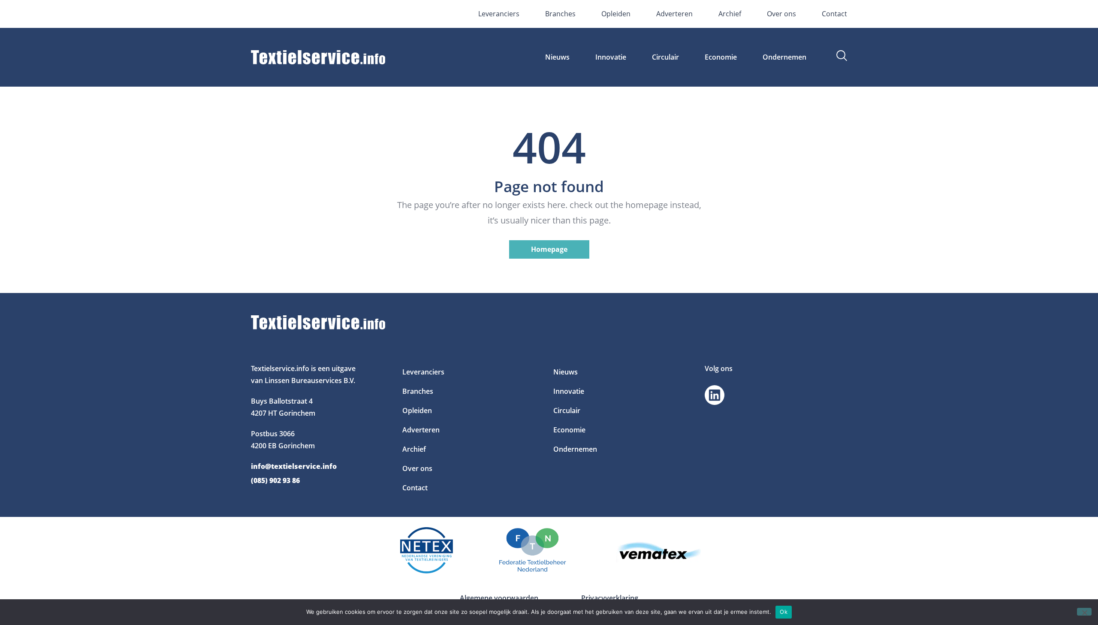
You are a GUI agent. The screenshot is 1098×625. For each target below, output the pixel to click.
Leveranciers (498, 13)
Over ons (781, 13)
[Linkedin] (714, 395)
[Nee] (1084, 612)
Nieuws (557, 57)
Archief (729, 13)
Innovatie (610, 57)
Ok (783, 611)
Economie (721, 57)
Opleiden (615, 13)
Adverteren (674, 13)
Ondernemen (784, 57)
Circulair (665, 57)
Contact (834, 13)
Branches (560, 13)
